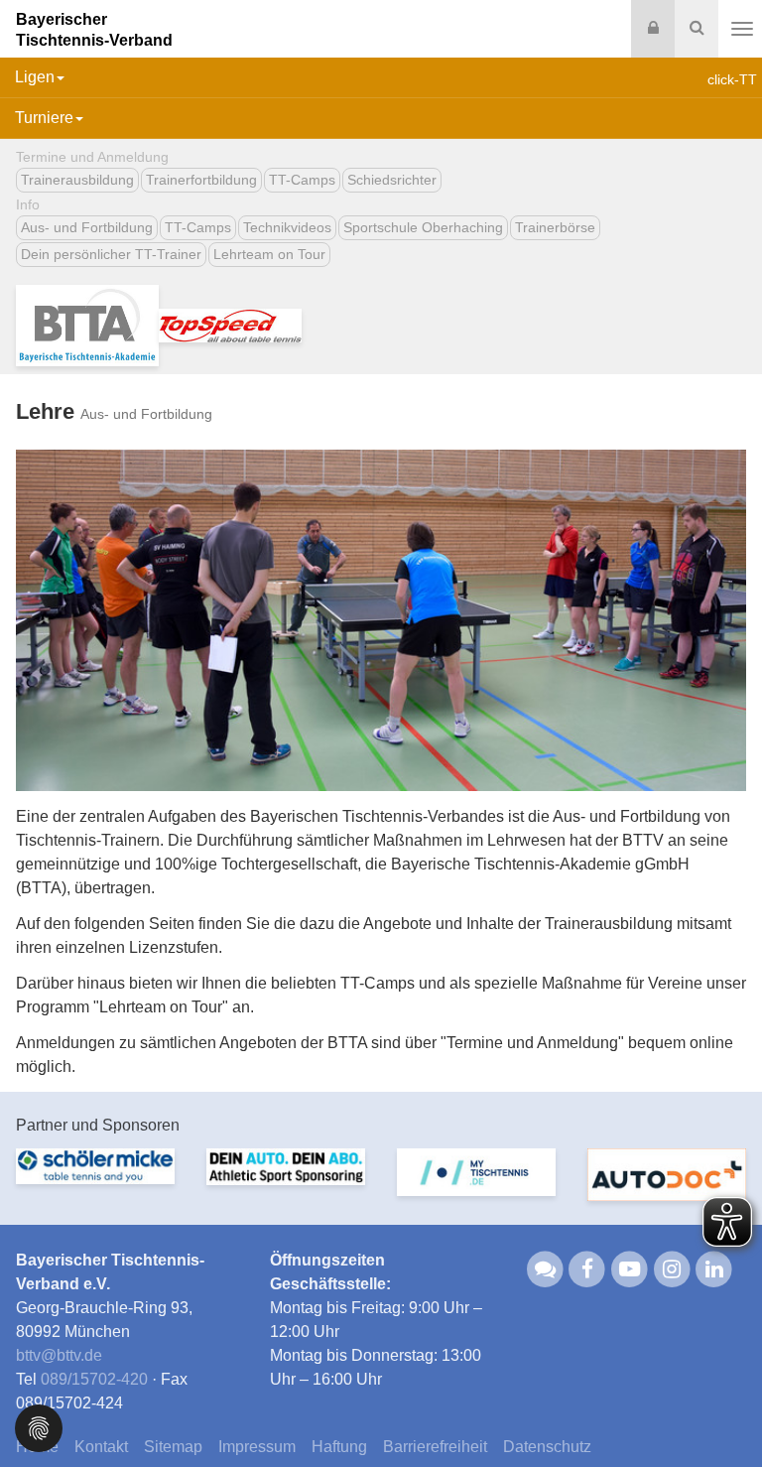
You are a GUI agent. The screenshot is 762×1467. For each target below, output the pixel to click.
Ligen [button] (35, 76)
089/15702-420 (94, 1379)
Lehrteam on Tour (269, 254)
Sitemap (173, 1446)
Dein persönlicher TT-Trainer (111, 254)
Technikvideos (287, 227)
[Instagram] (672, 1269)
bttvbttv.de (59, 1355)
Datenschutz (547, 1446)
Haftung (339, 1446)
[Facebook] (588, 1269)
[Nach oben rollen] (722, 1411)
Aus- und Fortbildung (87, 227)
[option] (95, 1178)
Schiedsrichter (392, 180)
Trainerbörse (555, 227)
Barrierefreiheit (435, 1446)
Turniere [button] (44, 117)
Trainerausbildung (77, 180)
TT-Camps (302, 180)
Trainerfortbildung (201, 180)
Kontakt (101, 1446)
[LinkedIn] (715, 1269)
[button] (39, 1426)
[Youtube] (629, 1269)
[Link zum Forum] (545, 1269)
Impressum (257, 1446)
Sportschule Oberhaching (423, 227)
